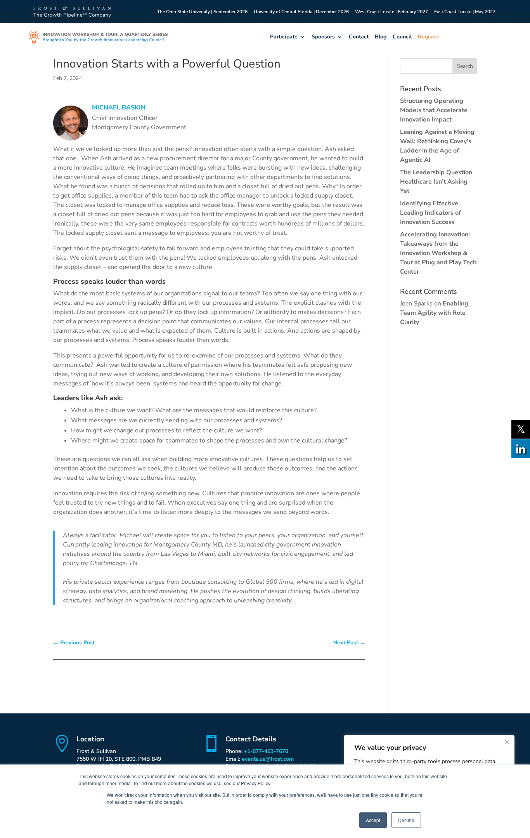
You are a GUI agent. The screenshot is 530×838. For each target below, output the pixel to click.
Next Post (349, 642)
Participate (284, 36)
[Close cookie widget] (507, 742)
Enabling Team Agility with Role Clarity (434, 312)
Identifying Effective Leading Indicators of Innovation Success (430, 212)
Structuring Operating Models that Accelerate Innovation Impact (434, 110)
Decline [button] (406, 820)
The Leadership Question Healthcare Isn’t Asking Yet (436, 181)
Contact (359, 36)
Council (402, 36)
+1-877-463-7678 (266, 751)
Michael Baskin (118, 107)
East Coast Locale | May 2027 (464, 12)
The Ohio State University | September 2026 (202, 12)
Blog (380, 36)
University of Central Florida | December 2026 (301, 12)
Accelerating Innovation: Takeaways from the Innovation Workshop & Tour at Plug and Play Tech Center (438, 253)
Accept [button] (373, 820)
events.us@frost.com (268, 759)
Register (428, 36)
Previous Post (74, 642)
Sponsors (323, 36)
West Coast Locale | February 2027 (391, 12)
